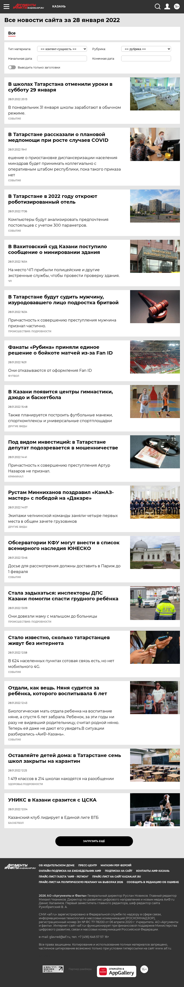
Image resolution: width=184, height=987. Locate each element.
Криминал (15, 477)
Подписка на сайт (118, 870)
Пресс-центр (87, 865)
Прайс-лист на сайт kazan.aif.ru (116, 876)
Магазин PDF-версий (116, 865)
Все (12, 33)
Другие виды (17, 426)
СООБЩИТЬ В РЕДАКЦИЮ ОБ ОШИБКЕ (153, 882)
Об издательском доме (57, 865)
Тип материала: (19, 49)
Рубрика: (99, 49)
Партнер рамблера (80, 969)
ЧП (10, 281)
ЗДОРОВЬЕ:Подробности (25, 784)
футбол (13, 376)
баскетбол (16, 823)
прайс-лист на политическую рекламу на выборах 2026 (81, 882)
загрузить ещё (94, 841)
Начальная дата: (20, 58)
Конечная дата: (103, 58)
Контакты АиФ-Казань (152, 870)
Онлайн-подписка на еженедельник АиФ (70, 870)
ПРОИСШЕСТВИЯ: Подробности (29, 331)
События (14, 119)
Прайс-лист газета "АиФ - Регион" (63, 876)
